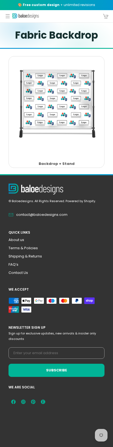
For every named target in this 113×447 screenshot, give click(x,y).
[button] (7, 16)
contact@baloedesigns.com (41, 214)
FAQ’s (13, 264)
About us (16, 239)
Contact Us (18, 272)
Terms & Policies (23, 248)
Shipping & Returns (25, 256)
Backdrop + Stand (57, 164)
